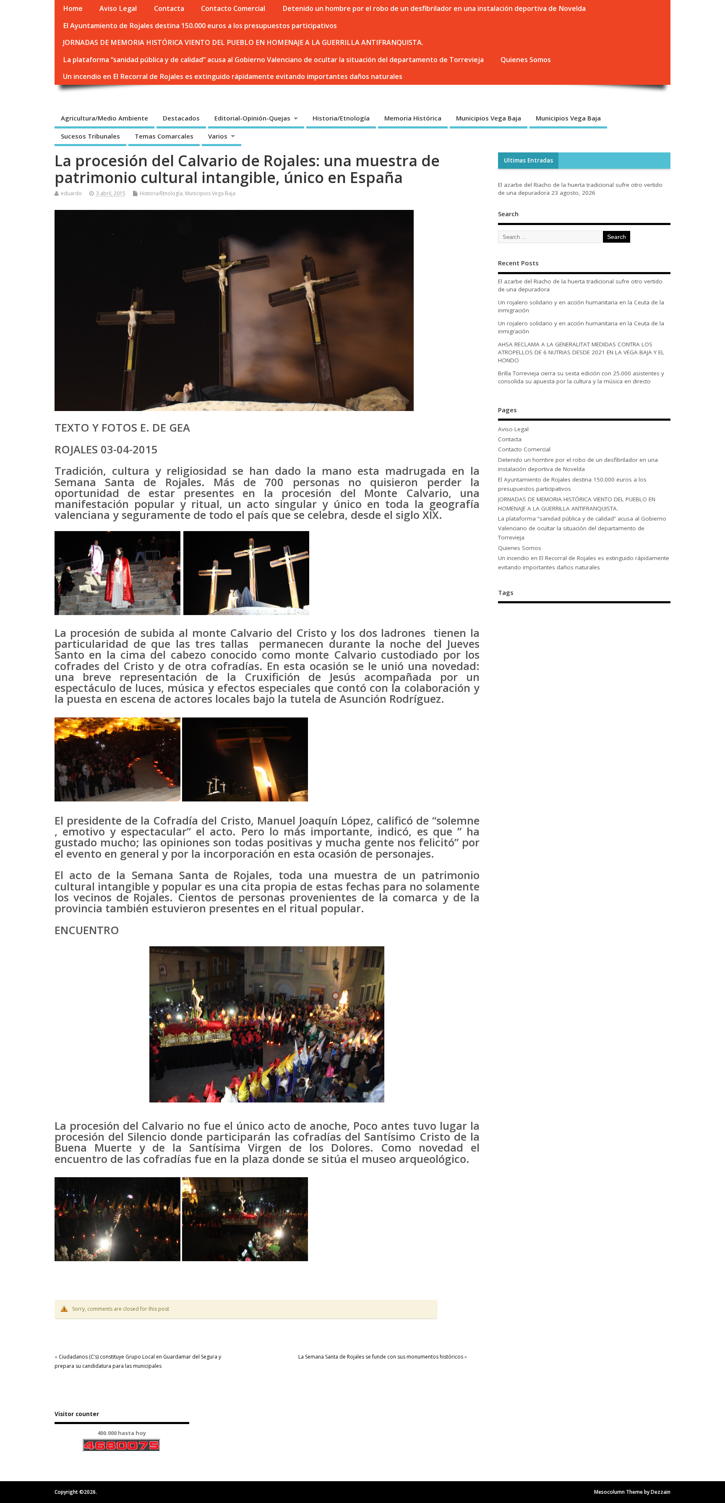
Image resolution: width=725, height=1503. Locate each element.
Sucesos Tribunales (90, 136)
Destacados (181, 118)
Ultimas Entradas (528, 160)
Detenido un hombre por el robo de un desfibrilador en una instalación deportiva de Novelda (434, 8)
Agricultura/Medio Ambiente (104, 118)
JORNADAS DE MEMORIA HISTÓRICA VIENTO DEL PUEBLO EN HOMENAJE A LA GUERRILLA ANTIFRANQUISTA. (243, 42)
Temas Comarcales (164, 136)
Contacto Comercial (233, 8)
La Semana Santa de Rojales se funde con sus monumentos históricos (380, 1356)
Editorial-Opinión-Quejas (252, 118)
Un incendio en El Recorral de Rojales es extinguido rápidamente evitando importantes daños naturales (232, 76)
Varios (217, 136)
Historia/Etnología (341, 118)
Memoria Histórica (412, 118)
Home (73, 8)
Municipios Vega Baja (488, 118)
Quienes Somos (526, 59)
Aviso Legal (118, 8)
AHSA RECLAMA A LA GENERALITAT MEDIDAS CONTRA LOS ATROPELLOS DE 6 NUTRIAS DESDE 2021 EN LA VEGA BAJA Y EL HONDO (581, 352)
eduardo (71, 193)
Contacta (169, 8)
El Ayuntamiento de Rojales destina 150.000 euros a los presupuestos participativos (200, 25)
